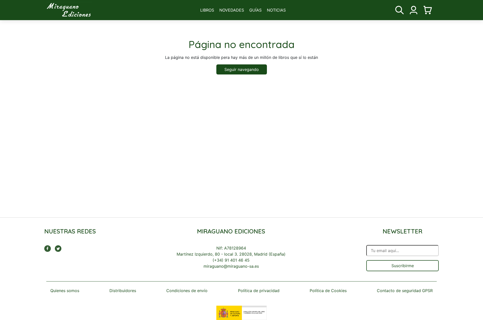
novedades (231, 10)
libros (207, 10)
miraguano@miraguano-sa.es (231, 266)
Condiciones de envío (187, 290)
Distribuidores (122, 290)
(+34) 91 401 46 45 (231, 260)
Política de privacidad (258, 290)
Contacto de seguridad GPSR (405, 290)
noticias (276, 10)
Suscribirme (402, 265)
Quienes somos (64, 290)
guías (255, 10)
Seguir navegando (241, 69)
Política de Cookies (328, 290)
